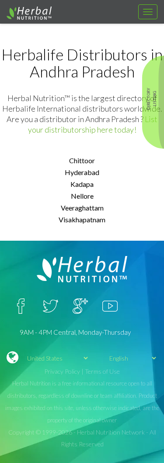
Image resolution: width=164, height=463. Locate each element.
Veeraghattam (82, 207)
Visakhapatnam (82, 219)
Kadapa (82, 184)
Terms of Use (102, 371)
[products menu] (147, 11)
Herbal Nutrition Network (111, 432)
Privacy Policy (62, 371)
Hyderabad (82, 172)
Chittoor (82, 160)
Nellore (82, 196)
